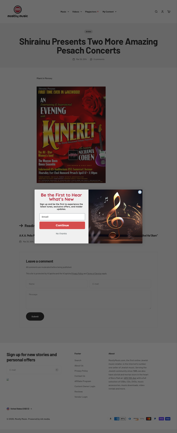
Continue (62, 225)
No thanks (61, 234)
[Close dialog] (139, 192)
